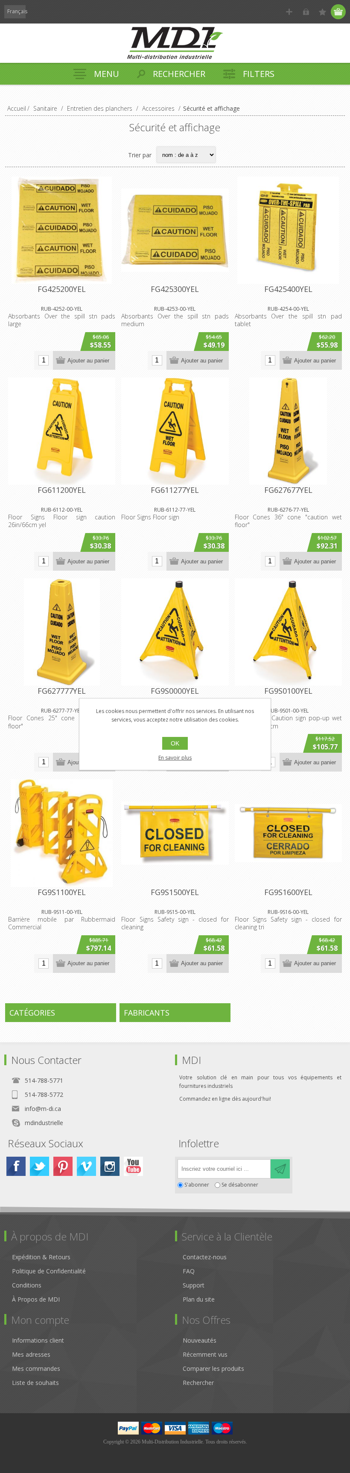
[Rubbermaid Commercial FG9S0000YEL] (174, 632)
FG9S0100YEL (288, 691)
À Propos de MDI (36, 1299)
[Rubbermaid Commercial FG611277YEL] (174, 431)
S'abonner (196, 1185)
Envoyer (280, 1168)
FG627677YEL (288, 490)
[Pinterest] (63, 1166)
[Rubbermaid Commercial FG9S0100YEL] (288, 632)
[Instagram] (110, 1166)
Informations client (38, 1340)
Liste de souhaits (35, 1383)
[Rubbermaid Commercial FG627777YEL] (61, 632)
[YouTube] (133, 1166)
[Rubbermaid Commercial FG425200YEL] (61, 230)
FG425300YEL (175, 289)
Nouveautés (199, 1340)
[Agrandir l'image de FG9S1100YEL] (61, 833)
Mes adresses (31, 1354)
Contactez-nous (205, 1257)
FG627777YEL (62, 691)
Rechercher (198, 1383)
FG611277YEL (175, 490)
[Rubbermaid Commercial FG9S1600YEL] (288, 833)
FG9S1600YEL (288, 892)
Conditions (26, 1285)
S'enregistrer (289, 11)
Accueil (16, 108)
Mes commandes (36, 1368)
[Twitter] (39, 1166)
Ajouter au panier (88, 360)
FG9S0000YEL (175, 691)
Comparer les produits (213, 1368)
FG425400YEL (288, 289)
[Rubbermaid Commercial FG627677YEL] (288, 431)
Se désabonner (240, 1185)
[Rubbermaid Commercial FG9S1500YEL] (174, 833)
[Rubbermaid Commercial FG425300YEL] (174, 230)
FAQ (189, 1271)
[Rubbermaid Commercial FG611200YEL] (61, 431)
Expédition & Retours (41, 1257)
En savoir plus (175, 757)
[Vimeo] (86, 1166)
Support (193, 1285)
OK (175, 743)
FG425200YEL (62, 289)
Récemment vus (205, 1354)
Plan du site (199, 1299)
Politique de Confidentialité (49, 1271)
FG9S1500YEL (175, 892)
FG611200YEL (62, 490)
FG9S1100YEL (62, 892)
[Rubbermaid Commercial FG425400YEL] (288, 230)
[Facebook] (16, 1166)
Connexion (305, 11)
